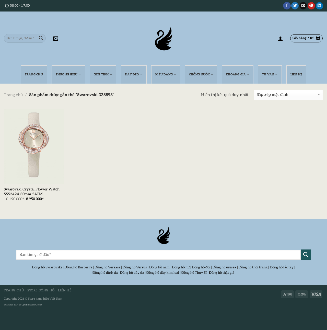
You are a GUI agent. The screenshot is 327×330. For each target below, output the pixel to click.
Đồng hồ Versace (107, 267)
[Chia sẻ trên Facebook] (286, 6)
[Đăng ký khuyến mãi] (55, 38)
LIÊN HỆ (296, 74)
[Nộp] (41, 38)
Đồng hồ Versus (135, 267)
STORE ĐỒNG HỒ (41, 290)
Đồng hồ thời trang (253, 267)
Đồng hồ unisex (224, 267)
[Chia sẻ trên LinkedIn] (319, 6)
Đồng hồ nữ (181, 267)
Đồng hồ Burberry (78, 267)
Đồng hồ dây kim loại (162, 273)
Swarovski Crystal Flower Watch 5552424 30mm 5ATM (32, 191)
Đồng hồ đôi (201, 267)
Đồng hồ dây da (132, 273)
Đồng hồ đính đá (105, 273)
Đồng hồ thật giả (221, 273)
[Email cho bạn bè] (303, 6)
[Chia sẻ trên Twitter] (295, 6)
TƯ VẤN (268, 74)
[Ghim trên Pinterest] (311, 6)
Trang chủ (13, 95)
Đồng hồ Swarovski (47, 267)
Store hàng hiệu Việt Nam (45, 298)
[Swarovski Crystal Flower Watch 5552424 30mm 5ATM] (34, 146)
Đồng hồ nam (159, 267)
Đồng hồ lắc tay (282, 267)
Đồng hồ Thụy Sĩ (194, 273)
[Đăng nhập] (280, 38)
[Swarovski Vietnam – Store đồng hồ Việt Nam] (163, 38)
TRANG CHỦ (34, 74)
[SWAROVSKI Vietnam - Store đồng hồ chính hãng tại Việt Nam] (163, 235)
